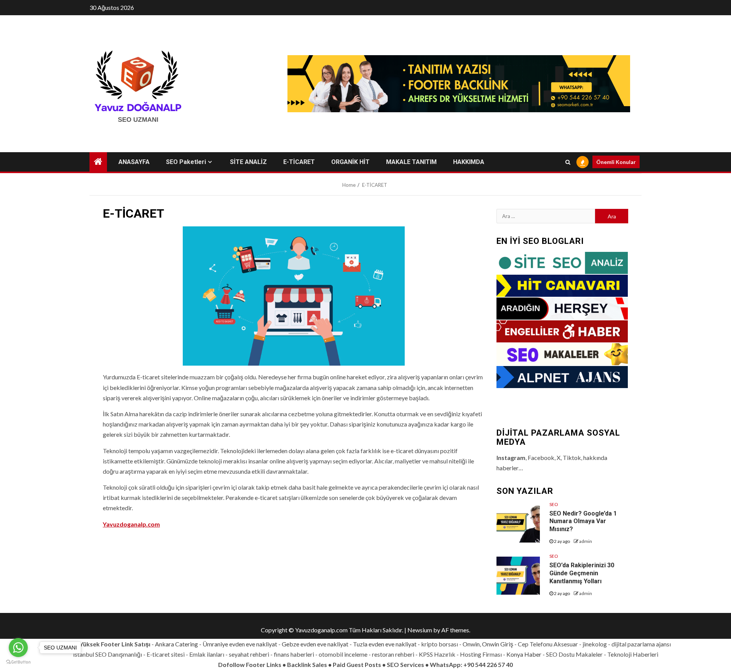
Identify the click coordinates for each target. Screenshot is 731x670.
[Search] (568, 162)
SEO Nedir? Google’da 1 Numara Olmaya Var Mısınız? (583, 521)
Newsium (419, 629)
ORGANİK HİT (350, 162)
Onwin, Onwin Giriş (488, 644)
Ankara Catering (176, 644)
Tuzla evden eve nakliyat (385, 644)
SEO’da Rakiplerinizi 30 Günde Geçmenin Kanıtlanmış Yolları (581, 573)
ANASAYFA (134, 162)
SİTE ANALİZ (248, 162)
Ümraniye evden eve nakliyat (240, 644)
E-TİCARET (299, 162)
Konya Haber (523, 654)
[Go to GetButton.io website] (18, 662)
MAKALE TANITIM (411, 162)
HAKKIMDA (468, 162)
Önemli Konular (616, 162)
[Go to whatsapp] (18, 647)
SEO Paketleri (186, 162)
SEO (553, 504)
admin (585, 541)
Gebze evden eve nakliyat (315, 644)
